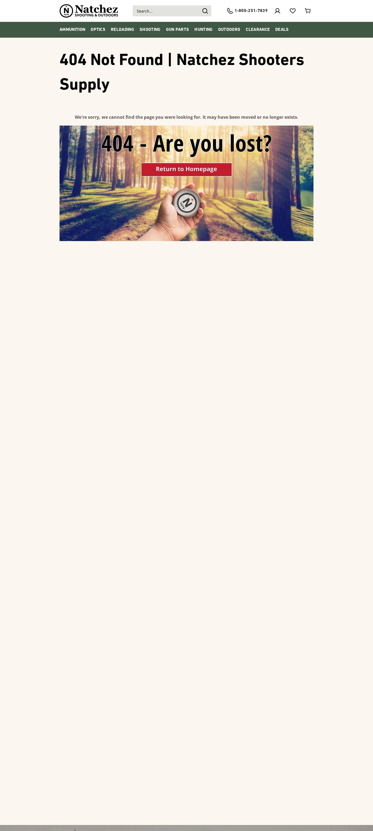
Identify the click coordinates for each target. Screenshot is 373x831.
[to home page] (89, 11)
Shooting (150, 30)
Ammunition (72, 30)
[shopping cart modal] (308, 10)
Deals (282, 30)
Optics (98, 30)
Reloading (122, 30)
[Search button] (204, 10)
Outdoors (229, 30)
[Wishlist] (292, 10)
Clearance (258, 30)
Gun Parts (177, 30)
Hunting (203, 30)
